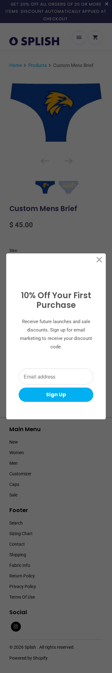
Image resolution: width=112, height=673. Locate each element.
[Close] (99, 259)
